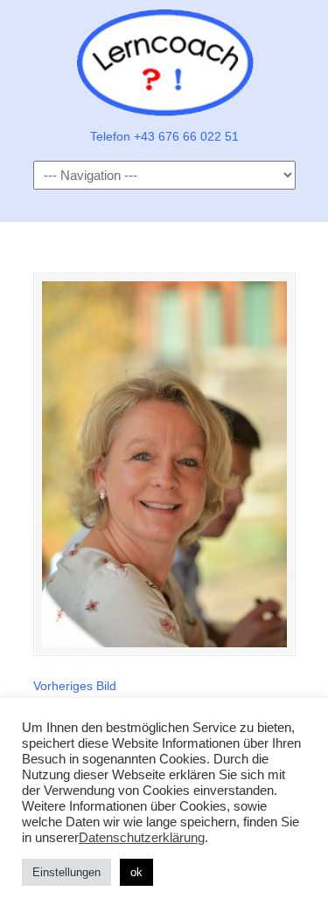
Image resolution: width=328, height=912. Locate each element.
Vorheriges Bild (74, 686)
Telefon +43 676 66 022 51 (164, 136)
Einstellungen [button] (66, 872)
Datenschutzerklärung (142, 838)
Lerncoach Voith (164, 62)
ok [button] (136, 872)
